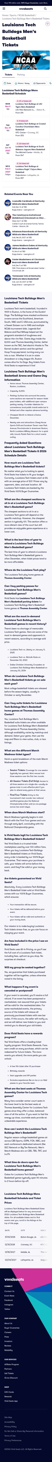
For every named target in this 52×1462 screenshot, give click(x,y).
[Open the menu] (4, 8)
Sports (13, 15)
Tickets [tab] (8, 74)
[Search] (45, 8)
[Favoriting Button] (47, 24)
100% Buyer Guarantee (29, 3)
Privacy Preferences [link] (12, 1440)
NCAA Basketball (26, 15)
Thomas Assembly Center (18, 578)
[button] (7, 83)
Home (5, 15)
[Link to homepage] (26, 8)
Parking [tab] (21, 74)
